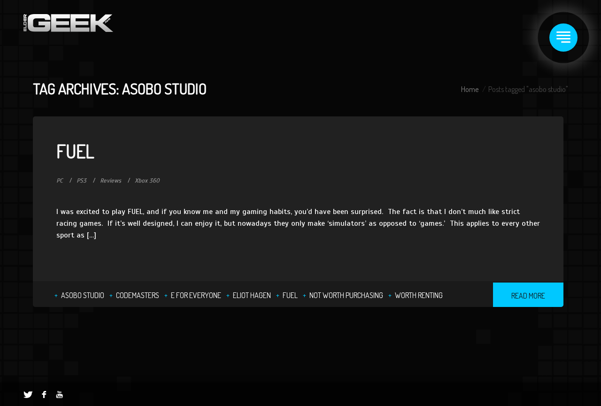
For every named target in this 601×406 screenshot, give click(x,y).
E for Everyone (196, 295)
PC (59, 180)
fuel (290, 295)
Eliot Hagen (252, 295)
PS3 (81, 180)
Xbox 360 (147, 180)
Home (469, 89)
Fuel (75, 150)
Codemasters (137, 295)
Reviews (110, 180)
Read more (528, 295)
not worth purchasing (346, 295)
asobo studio (82, 295)
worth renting (419, 295)
